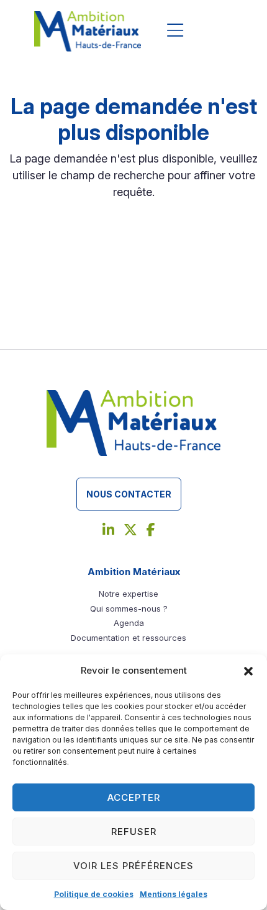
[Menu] (175, 31)
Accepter (133, 797)
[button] (248, 670)
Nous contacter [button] (128, 494)
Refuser (133, 831)
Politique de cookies (94, 894)
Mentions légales (173, 894)
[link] (108, 531)
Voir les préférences (133, 866)
